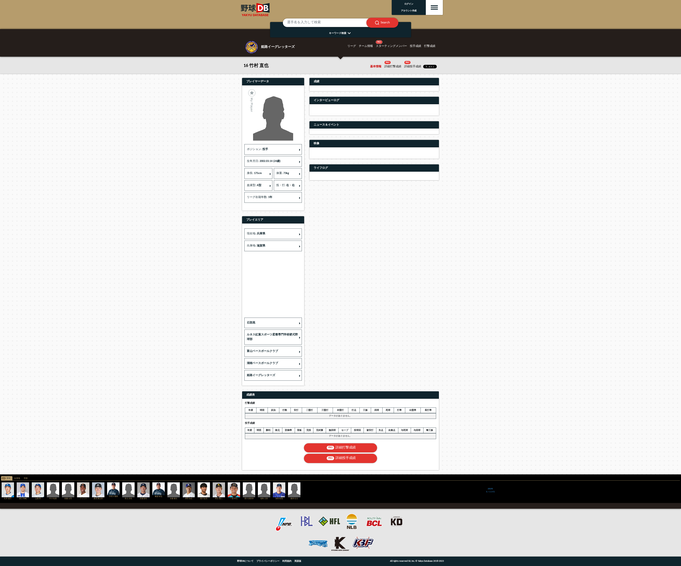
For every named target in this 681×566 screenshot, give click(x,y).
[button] (273, 323)
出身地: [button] (256, 245)
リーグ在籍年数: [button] (259, 197)
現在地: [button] (256, 233)
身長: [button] (254, 173)
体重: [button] (282, 173)
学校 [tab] (26, 478)
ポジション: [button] (257, 149)
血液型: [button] (254, 185)
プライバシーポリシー (267, 561)
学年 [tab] (8, 478)
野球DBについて (245, 561)
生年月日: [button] (264, 161)
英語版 (297, 561)
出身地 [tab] (17, 478)
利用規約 (287, 561)
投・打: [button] (285, 185)
